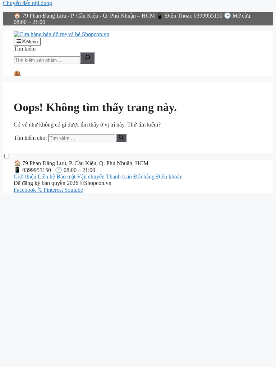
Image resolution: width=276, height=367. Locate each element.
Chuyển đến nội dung (27, 3)
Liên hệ (46, 176)
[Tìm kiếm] (87, 58)
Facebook (25, 190)
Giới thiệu (25, 176)
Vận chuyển (91, 176)
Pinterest (53, 190)
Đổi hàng (144, 176)
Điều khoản (169, 176)
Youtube (73, 190)
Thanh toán (119, 176)
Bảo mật (65, 176)
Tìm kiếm (25, 49)
